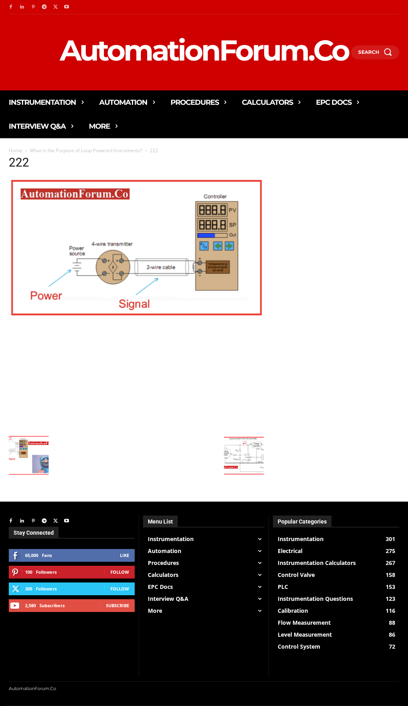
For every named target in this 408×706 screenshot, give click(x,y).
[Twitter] (55, 7)
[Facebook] (10, 7)
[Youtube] (66, 7)
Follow (119, 572)
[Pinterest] (33, 7)
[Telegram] (44, 7)
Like (124, 555)
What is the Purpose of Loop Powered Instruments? (86, 150)
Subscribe (117, 605)
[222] (136, 315)
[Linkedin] (22, 7)
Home (15, 150)
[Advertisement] (136, 375)
